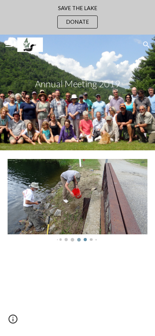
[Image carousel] (78, 200)
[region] (77, 17)
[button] (8, 44)
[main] (78, 92)
